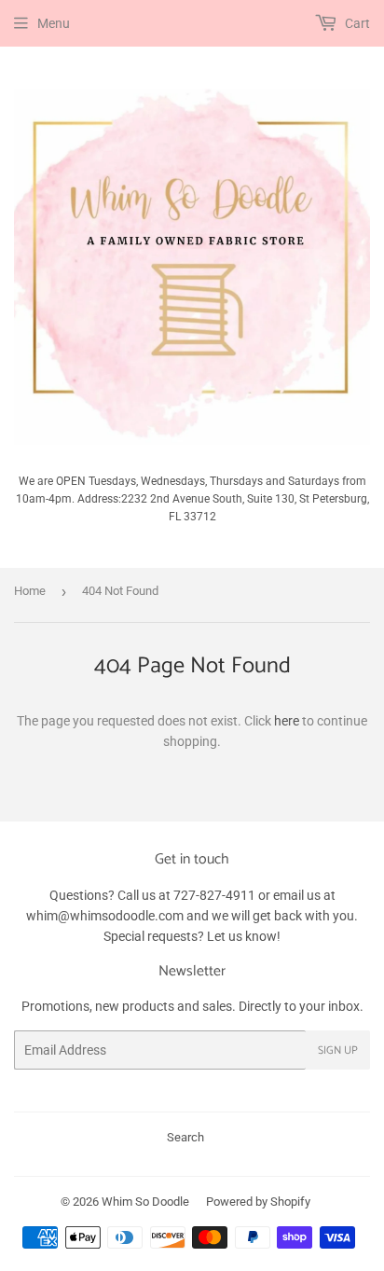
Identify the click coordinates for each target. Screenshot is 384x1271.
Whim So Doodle (145, 1202)
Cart (356, 23)
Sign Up (338, 1050)
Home (30, 591)
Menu (53, 23)
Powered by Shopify (258, 1202)
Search (185, 1137)
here (286, 720)
